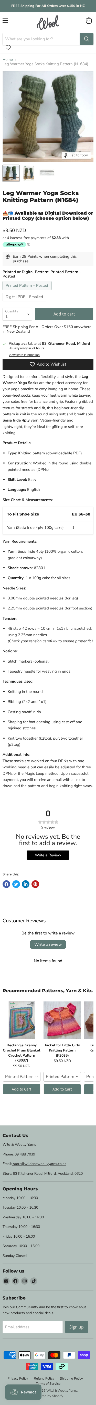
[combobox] (21, 1077)
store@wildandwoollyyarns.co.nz (39, 1163)
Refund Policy (44, 1378)
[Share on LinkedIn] (25, 884)
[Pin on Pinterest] (35, 884)
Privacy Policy (17, 1378)
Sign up (76, 1327)
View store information (24, 355)
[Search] (86, 39)
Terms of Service (48, 1383)
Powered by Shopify (48, 1396)
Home (8, 60)
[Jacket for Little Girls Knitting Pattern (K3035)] (62, 1020)
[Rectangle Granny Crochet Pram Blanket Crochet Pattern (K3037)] (21, 1020)
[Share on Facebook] (6, 884)
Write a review (48, 944)
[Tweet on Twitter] (16, 884)
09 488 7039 (24, 1154)
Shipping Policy (71, 1378)
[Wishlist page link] (8, 47)
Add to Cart (21, 1089)
